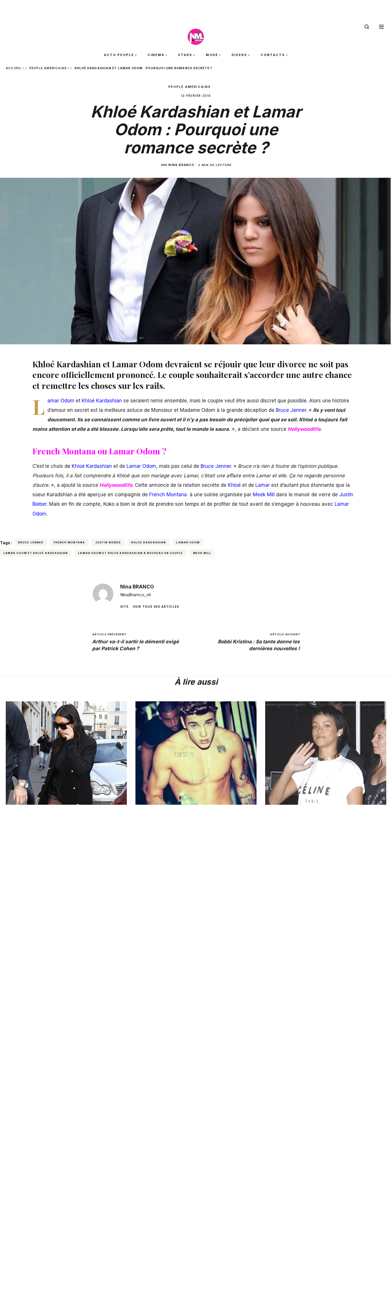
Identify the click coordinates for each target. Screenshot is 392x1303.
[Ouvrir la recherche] (366, 26)
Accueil (14, 68)
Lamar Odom (188, 542)
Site (124, 606)
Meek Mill (202, 553)
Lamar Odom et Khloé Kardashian (35, 553)
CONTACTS (273, 55)
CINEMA (156, 55)
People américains (48, 68)
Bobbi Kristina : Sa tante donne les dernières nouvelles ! (259, 642)
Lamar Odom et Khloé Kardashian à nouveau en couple (130, 553)
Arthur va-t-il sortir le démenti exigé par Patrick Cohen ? (135, 642)
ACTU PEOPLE (119, 55)
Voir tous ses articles (156, 606)
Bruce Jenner (30, 542)
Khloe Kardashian (148, 542)
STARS (185, 55)
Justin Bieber (108, 542)
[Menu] (381, 27)
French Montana (69, 542)
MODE (212, 55)
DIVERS (239, 55)
